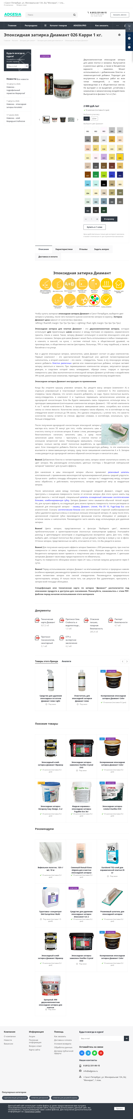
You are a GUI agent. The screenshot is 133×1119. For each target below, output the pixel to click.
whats (94, 1053)
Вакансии (8, 1043)
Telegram (88, 1053)
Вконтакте (81, 1053)
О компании (10, 1036)
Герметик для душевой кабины (65, 1098)
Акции (32, 1036)
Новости (8, 1040)
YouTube (101, 1053)
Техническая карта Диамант (48, 621)
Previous (40, 120)
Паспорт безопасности (121, 621)
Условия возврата (62, 1043)
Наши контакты (88, 1060)
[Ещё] (117, 25)
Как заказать (60, 1036)
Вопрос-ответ (35, 1046)
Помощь (59, 1031)
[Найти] (74, 14)
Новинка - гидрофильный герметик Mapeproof (15, 90)
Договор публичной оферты (63, 1052)
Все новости (23, 79)
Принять (119, 1108)
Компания (9, 1031)
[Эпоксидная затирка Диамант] (58, 85)
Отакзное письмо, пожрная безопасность (96, 624)
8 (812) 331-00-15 (98, 12)
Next (77, 120)
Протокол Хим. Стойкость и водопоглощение (73, 622)
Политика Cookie (33, 1111)
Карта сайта (34, 1049)
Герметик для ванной (39, 1098)
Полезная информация (35, 1041)
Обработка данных (63, 1047)
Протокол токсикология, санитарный (48, 639)
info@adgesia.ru (90, 1071)
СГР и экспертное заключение (71, 639)
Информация (36, 1031)
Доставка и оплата (63, 1040)
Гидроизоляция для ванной (15, 1098)
